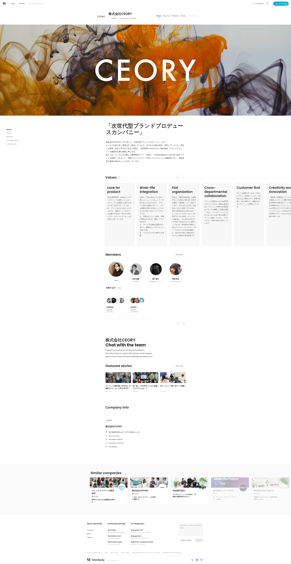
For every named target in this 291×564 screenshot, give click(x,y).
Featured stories (12, 140)
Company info (11, 144)
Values (8, 133)
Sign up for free (281, 4)
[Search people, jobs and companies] (267, 3)
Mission (9, 129)
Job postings (193, 16)
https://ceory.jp (124, 18)
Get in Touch (186, 540)
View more (179, 255)
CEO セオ (111, 287)
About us (166, 16)
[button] (94, 523)
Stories (183, 16)
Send (199, 540)
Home (159, 16)
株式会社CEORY (120, 14)
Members (175, 16)
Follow (114, 18)
